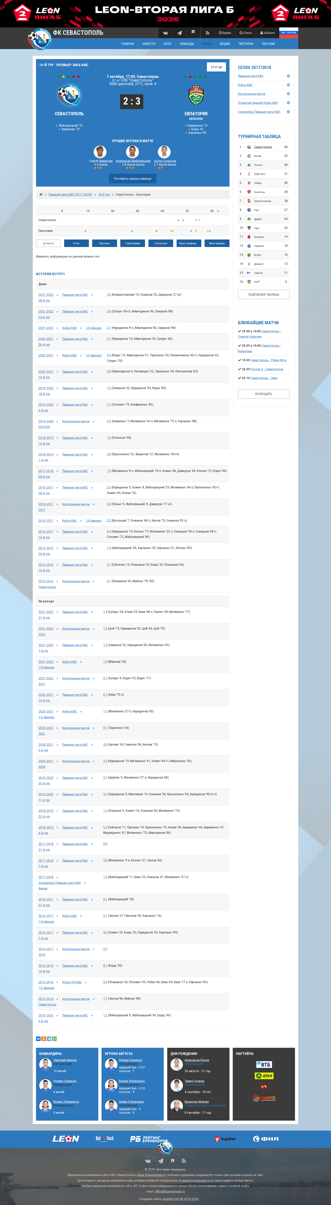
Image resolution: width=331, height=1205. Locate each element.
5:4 (105, 827)
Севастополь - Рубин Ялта (268, 360)
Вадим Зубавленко (66, 1102)
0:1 (105, 694)
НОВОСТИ (148, 44)
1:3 (109, 548)
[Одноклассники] (43, 1038)
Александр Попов (197, 1060)
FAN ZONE (268, 44)
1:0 (109, 438)
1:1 (109, 404)
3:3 (109, 355)
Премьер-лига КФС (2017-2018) (70, 194)
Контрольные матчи (76, 421)
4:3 (109, 531)
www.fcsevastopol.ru (152, 1175)
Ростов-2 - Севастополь (267, 369)
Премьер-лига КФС (75, 295)
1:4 (105, 612)
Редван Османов (64, 1081)
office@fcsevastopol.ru (170, 1191)
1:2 (109, 388)
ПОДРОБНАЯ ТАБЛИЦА (263, 294)
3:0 (109, 294)
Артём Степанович (131, 1102)
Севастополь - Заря (264, 378)
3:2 (105, 794)
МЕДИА (225, 44)
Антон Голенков (165, 161)
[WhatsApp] (54, 1038)
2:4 (105, 982)
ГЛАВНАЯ (127, 44)
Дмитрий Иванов (65, 1060)
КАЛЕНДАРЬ (263, 394)
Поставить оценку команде (132, 178)
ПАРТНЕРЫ (246, 44)
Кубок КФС (69, 328)
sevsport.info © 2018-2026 (180, 1199)
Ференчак (106, 161)
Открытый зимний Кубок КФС (258, 103)
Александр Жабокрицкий (133, 161)
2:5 (109, 487)
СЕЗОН (206, 44)
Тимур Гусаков (194, 1081)
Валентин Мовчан (197, 1102)
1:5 (109, 471)
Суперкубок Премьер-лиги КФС (60, 883)
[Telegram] (49, 1038)
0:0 (105, 844)
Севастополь (263, 147)
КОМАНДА (187, 44)
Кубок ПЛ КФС (72, 982)
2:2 (109, 421)
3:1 (109, 564)
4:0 (109, 371)
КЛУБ (167, 44)
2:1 (109, 328)
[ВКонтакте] (38, 1038)
